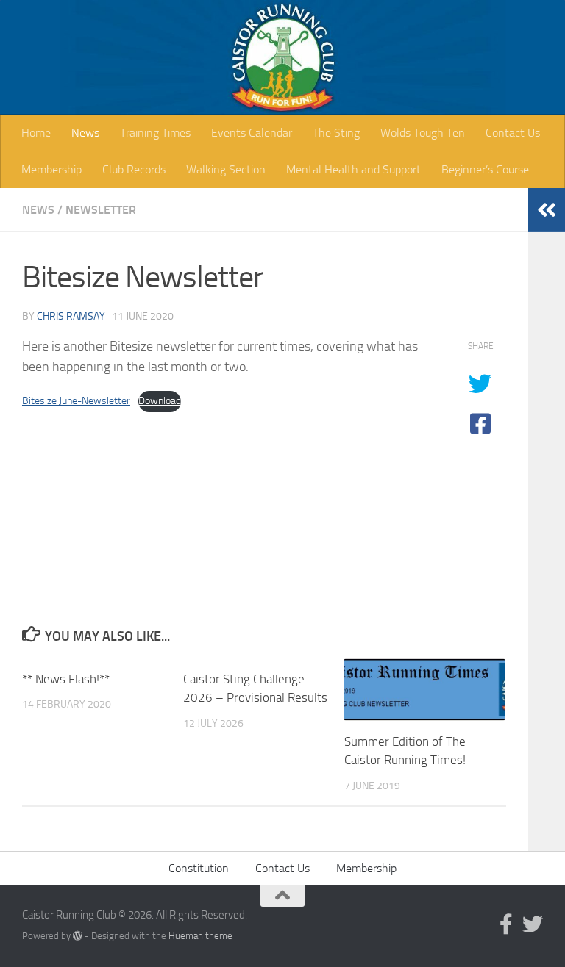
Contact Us (513, 133)
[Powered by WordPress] (77, 936)
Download (159, 401)
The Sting (336, 133)
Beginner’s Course (485, 169)
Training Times (155, 133)
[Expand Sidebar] (546, 210)
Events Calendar (251, 133)
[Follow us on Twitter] (532, 924)
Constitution (198, 868)
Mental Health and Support (353, 169)
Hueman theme (200, 935)
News (85, 133)
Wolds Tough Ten (422, 133)
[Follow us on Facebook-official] (506, 924)
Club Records (134, 169)
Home (36, 133)
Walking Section (226, 169)
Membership (51, 169)
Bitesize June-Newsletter (76, 401)
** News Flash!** (66, 679)
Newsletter (100, 210)
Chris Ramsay (71, 316)
